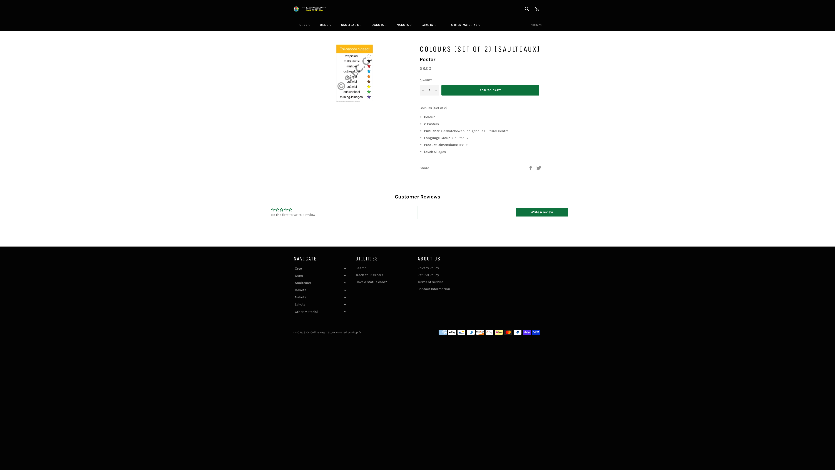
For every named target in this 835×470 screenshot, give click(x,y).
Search (361, 268)
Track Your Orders (369, 275)
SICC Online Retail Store (319, 332)
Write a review (542, 212)
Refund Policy (428, 275)
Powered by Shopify (348, 332)
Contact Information (434, 289)
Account (536, 24)
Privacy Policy (428, 268)
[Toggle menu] (345, 268)
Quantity (426, 80)
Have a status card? (371, 282)
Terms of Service (430, 282)
